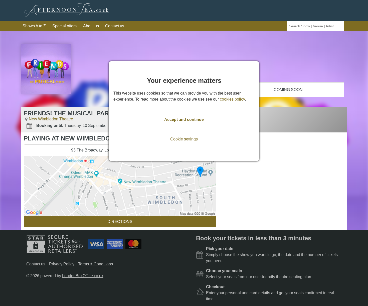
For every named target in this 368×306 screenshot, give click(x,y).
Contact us (114, 26)
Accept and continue (184, 119)
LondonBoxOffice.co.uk (82, 276)
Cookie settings (184, 139)
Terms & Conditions (95, 264)
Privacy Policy (61, 264)
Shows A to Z (34, 26)
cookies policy (232, 99)
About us (91, 26)
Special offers (64, 26)
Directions (119, 221)
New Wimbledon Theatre (51, 119)
